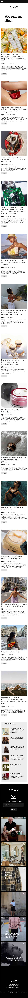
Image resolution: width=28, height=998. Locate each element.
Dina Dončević (6, 114)
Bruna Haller (6, 63)
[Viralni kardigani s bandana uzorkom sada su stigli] (13, 929)
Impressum (3, 992)
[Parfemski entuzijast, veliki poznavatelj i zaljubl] (13, 829)
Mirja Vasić (5, 609)
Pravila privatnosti (22, 992)
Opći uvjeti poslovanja (12, 992)
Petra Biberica (6, 367)
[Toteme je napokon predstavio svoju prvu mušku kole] (13, 954)
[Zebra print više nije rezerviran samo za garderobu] (13, 854)
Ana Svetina (5, 164)
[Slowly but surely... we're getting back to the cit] (13, 904)
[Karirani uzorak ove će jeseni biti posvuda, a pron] (13, 879)
